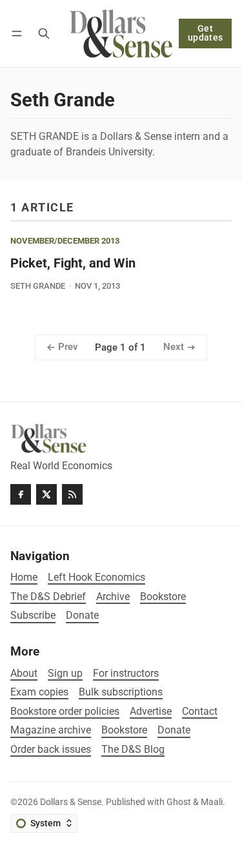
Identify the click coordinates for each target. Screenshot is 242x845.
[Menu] (19, 33)
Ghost (178, 802)
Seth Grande (37, 286)
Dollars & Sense (70, 802)
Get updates (205, 33)
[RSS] (72, 494)
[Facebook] (20, 494)
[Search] (44, 33)
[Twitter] (46, 494)
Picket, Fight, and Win (73, 263)
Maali (212, 802)
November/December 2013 (64, 241)
